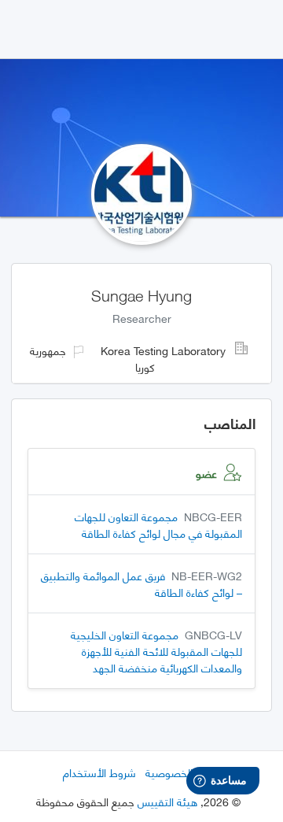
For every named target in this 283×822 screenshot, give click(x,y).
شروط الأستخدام (99, 772)
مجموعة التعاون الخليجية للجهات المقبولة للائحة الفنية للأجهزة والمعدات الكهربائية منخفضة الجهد (156, 650)
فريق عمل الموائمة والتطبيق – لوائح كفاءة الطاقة (141, 583)
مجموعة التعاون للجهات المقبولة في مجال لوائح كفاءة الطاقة (158, 524)
